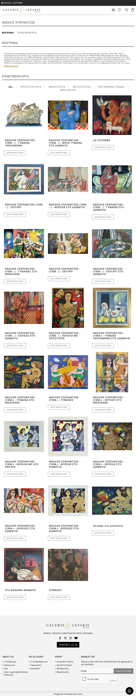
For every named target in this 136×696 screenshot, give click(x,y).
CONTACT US (66, 644)
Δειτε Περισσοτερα (15, 153)
